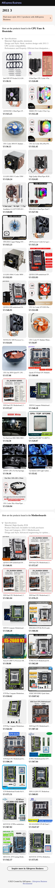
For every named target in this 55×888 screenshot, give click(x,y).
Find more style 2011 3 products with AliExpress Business (23, 18)
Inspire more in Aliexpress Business (28, 868)
